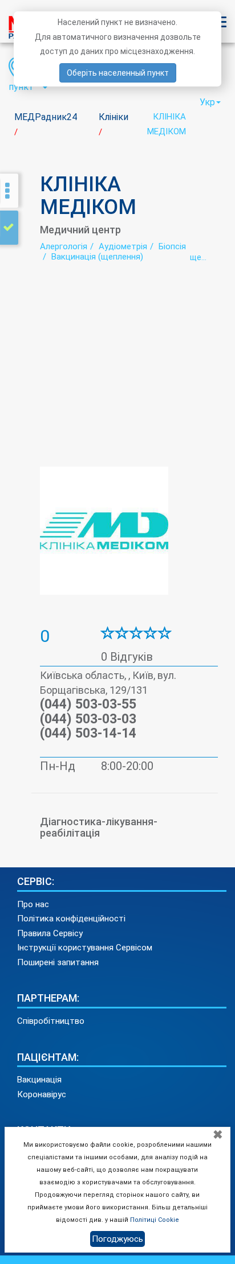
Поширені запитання (58, 962)
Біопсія (172, 246)
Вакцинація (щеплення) (97, 257)
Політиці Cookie (154, 1220)
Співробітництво (50, 1021)
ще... (198, 257)
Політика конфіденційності (71, 918)
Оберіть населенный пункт (118, 72)
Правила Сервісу (50, 933)
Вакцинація (39, 1079)
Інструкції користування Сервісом (84, 947)
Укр (207, 102)
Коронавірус (41, 1094)
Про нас (33, 904)
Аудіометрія (123, 246)
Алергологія (63, 246)
